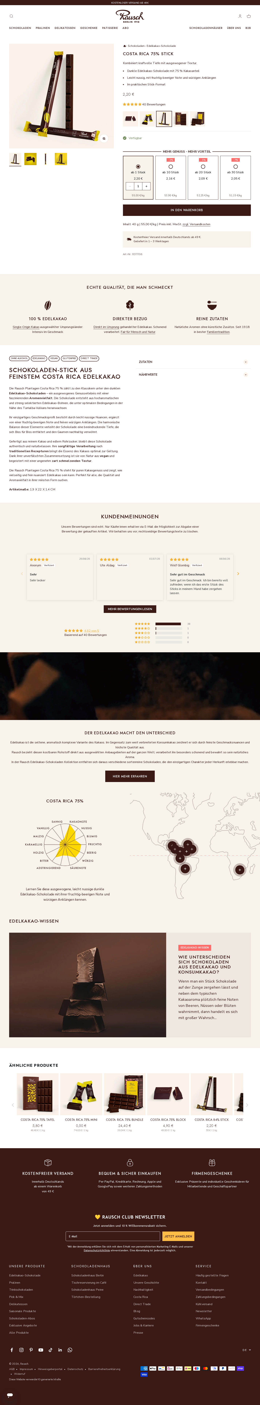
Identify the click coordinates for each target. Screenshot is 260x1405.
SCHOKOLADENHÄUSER (206, 28)
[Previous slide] (22, 573)
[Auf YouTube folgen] (40, 1349)
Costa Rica (140, 1297)
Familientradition (218, 332)
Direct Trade (142, 1304)
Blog (136, 1311)
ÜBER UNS (234, 28)
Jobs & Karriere (143, 1325)
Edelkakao (140, 1275)
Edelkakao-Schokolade (161, 46)
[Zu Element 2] (30, 159)
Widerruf (19, 1374)
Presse (138, 1333)
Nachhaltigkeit (143, 1290)
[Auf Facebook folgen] (11, 1349)
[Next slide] (238, 573)
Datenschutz (75, 1369)
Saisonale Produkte (22, 1311)
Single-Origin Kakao (26, 327)
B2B (248, 28)
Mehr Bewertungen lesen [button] (130, 609)
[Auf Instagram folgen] (21, 1349)
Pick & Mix (16, 1297)
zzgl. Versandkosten (196, 224)
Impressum (26, 1369)
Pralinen (43, 28)
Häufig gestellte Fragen (212, 1275)
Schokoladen (20, 28)
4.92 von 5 (91, 631)
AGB (12, 1369)
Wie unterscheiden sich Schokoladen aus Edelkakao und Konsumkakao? (204, 964)
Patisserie (110, 28)
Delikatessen (65, 28)
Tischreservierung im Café (88, 1283)
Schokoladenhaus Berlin (87, 1275)
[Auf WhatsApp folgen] (70, 1349)
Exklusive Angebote (23, 1325)
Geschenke (89, 28)
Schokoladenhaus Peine (87, 1290)
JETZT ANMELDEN (178, 1236)
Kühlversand (204, 1304)
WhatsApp (203, 1318)
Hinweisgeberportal (50, 1369)
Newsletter (204, 1311)
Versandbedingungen (210, 1290)
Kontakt (201, 1283)
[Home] (124, 46)
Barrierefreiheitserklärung (104, 1369)
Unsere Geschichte (146, 1283)
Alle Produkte (19, 1333)
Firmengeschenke (207, 1325)
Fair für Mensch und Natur (138, 332)
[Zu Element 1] (15, 159)
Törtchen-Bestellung (85, 1297)
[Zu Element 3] (46, 159)
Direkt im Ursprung (106, 327)
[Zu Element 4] (61, 159)
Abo (126, 28)
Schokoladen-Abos (22, 1318)
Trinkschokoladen (21, 1290)
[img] (39, 560)
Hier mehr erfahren (130, 776)
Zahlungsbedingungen (210, 1297)
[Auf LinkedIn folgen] (60, 1349)
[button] (132, 104)
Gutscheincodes (144, 1318)
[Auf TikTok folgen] (50, 1349)
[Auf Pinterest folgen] (31, 1349)
